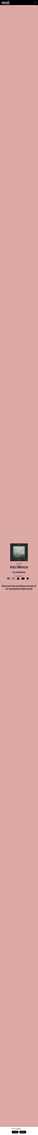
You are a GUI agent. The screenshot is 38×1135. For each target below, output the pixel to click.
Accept (15, 1132)
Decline (23, 1132)
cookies (18, 1129)
